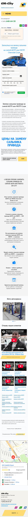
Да (5, 33)
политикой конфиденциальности (8, 93)
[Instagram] (26, 25)
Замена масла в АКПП (7, 395)
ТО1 (4, 83)
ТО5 (17, 83)
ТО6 (20, 83)
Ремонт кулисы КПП (6, 412)
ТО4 (14, 83)
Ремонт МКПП (17, 397)
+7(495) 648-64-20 (6, 501)
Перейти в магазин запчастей (7, 7)
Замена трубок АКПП (19, 399)
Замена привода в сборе (8, 406)
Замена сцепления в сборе (6, 399)
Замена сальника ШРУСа (19, 409)
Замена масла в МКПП (19, 395)
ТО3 (11, 83)
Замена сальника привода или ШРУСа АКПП (6, 403)
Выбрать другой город (13, 33)
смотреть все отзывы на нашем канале (13, 357)
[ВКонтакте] (23, 25)
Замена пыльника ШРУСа (6, 410)
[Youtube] (21, 25)
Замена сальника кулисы (19, 412)
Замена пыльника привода (18, 407)
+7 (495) (8, 21)
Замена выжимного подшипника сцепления (19, 403)
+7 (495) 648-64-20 (17, 428)
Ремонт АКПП (5, 397)
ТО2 (8, 83)
